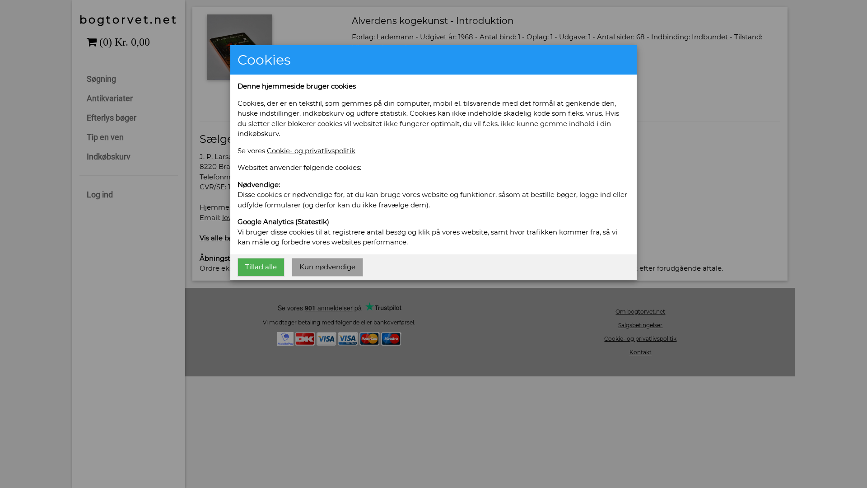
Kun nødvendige (327, 267)
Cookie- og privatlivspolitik (311, 150)
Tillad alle (261, 267)
